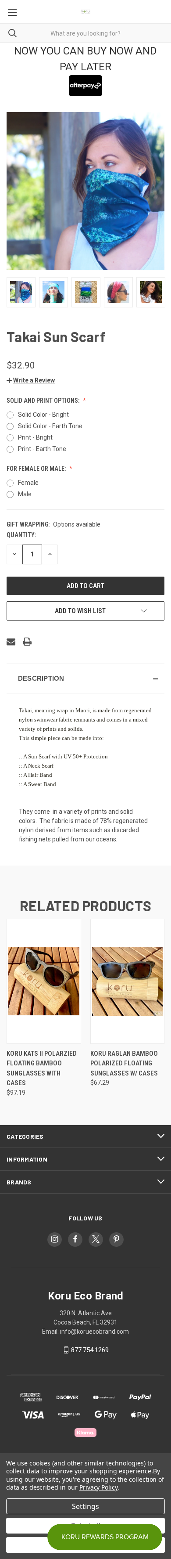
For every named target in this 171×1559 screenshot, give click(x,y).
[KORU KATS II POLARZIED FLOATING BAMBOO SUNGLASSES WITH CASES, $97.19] (43, 981)
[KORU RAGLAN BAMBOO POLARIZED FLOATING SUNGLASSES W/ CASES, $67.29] (127, 981)
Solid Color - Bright (43, 414)
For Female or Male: (37, 468)
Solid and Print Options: (44, 400)
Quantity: (21, 534)
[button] (31, 380)
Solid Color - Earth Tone (50, 425)
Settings (85, 1506)
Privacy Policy (98, 1487)
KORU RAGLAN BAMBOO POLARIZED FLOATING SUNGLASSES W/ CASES (124, 1063)
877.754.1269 (90, 1350)
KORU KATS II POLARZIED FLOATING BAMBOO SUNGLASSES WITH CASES (42, 1068)
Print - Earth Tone (42, 448)
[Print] (27, 641)
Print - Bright (35, 437)
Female (28, 482)
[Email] (11, 641)
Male (25, 494)
